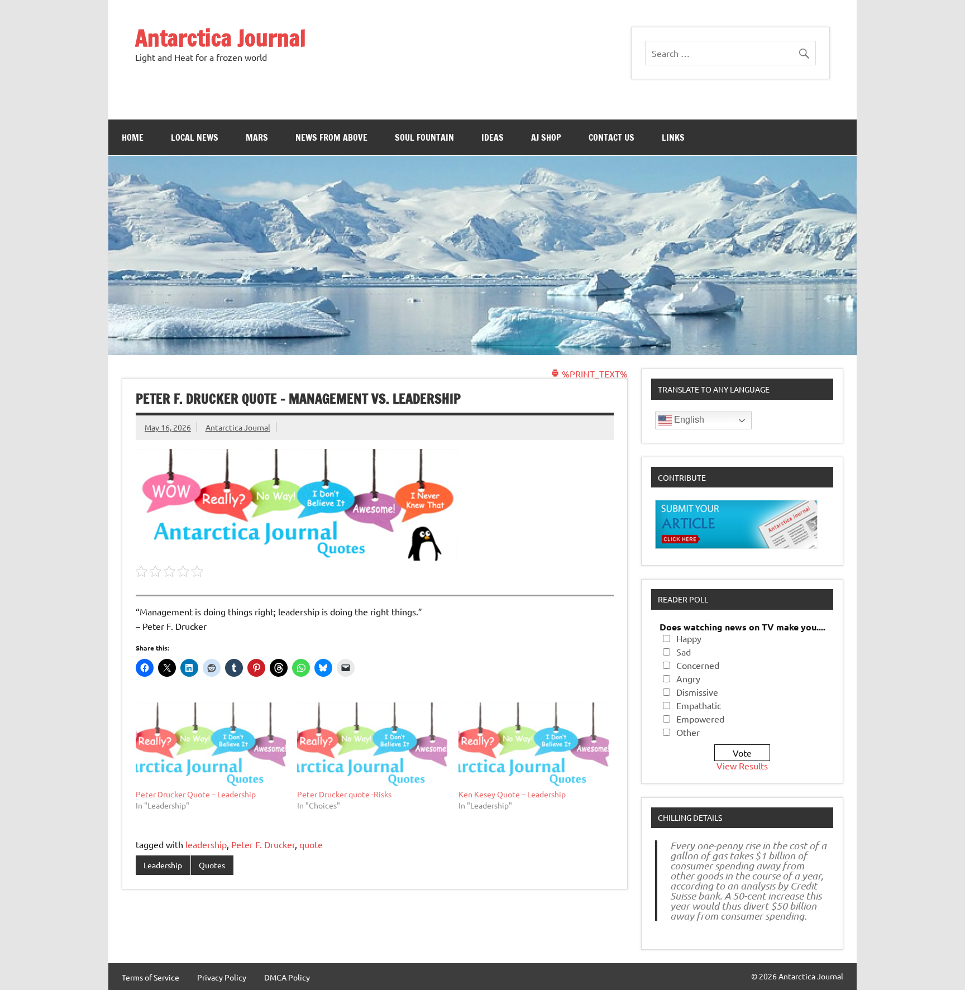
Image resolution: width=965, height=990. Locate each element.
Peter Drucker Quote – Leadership (196, 794)
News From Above (331, 137)
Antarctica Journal (220, 38)
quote (311, 844)
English (688, 419)
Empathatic (698, 705)
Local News (194, 137)
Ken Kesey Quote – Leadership (512, 794)
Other (688, 732)
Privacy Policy (221, 977)
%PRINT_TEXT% (594, 373)
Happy (688, 638)
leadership (206, 844)
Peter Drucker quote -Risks (344, 794)
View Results (742, 765)
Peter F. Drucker (263, 844)
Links (673, 137)
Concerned (697, 665)
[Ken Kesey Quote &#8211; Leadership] (533, 745)
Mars (257, 137)
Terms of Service (150, 977)
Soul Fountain (424, 137)
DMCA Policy (287, 977)
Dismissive (697, 691)
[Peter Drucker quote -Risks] (372, 745)
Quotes (212, 865)
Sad (683, 651)
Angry (688, 678)
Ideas (492, 137)
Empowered (700, 718)
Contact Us (611, 137)
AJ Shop (546, 137)
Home (133, 137)
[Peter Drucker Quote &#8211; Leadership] (211, 745)
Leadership (163, 865)
